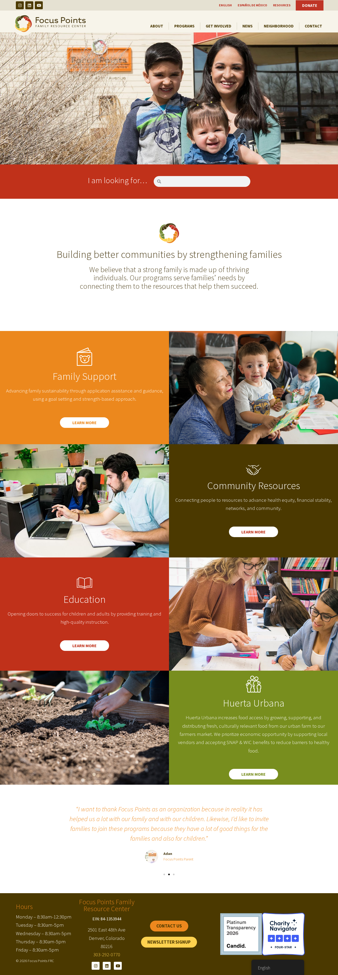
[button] (164, 874)
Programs (184, 26)
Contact (313, 26)
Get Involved (218, 26)
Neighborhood (279, 26)
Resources (281, 5)
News (247, 26)
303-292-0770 (106, 954)
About (156, 26)
